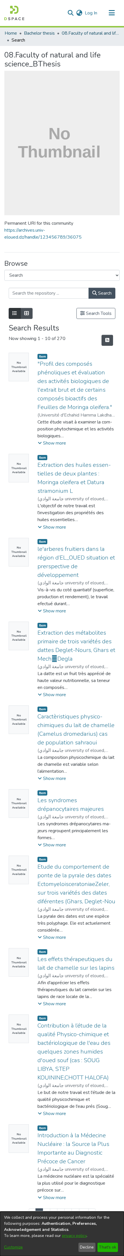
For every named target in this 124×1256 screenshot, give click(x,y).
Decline (87, 1247)
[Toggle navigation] (112, 13)
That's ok (107, 1247)
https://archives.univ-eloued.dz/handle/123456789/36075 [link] (43, 233)
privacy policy (74, 1235)
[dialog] (62, 1234)
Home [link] (11, 33)
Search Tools (98, 313)
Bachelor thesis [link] (39, 33)
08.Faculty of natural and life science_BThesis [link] (90, 33)
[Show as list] (15, 313)
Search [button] (104, 293)
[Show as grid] (26, 313)
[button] (14, 13)
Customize (13, 1247)
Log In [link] (91, 13)
